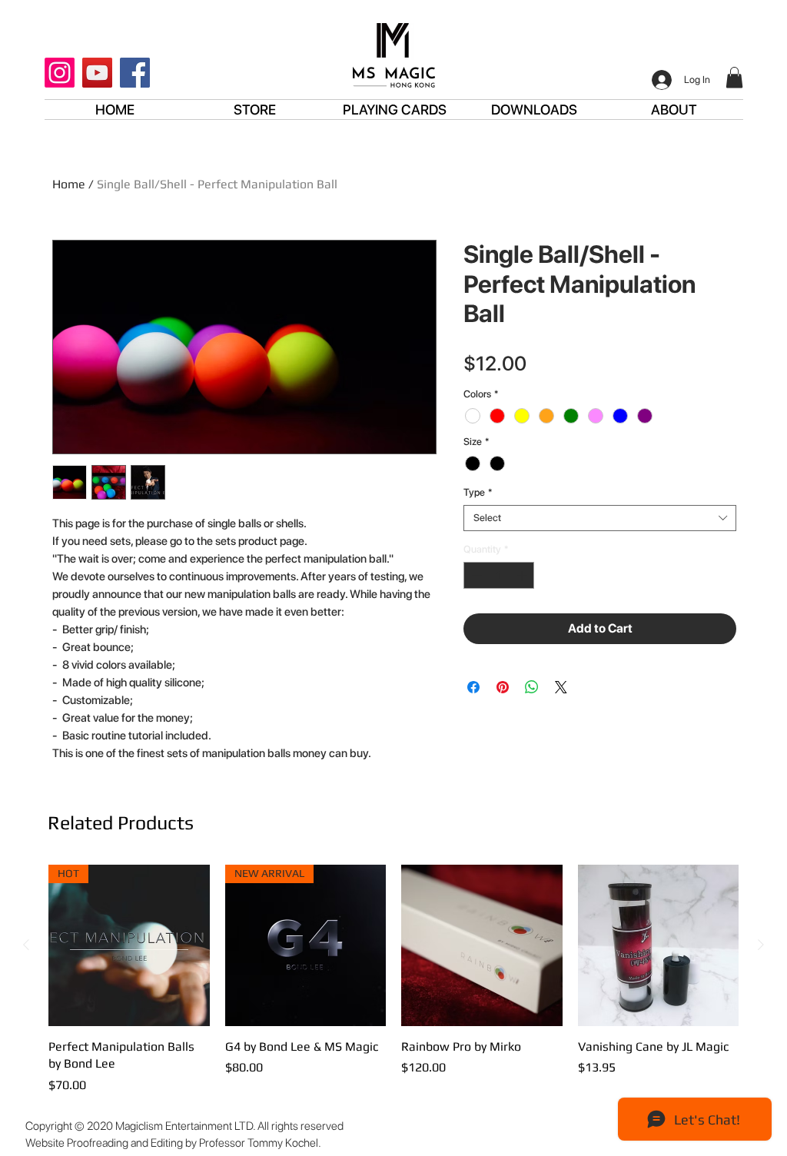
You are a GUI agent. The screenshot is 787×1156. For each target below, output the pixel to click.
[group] (393, 979)
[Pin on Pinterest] (502, 687)
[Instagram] (60, 73)
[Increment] (523, 576)
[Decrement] (475, 576)
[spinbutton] (499, 576)
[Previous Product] (26, 944)
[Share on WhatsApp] (532, 687)
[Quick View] (482, 945)
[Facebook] (135, 73)
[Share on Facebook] (473, 687)
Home (68, 184)
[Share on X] (561, 687)
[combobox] (599, 518)
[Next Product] (761, 944)
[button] (734, 77)
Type (477, 492)
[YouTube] (97, 73)
